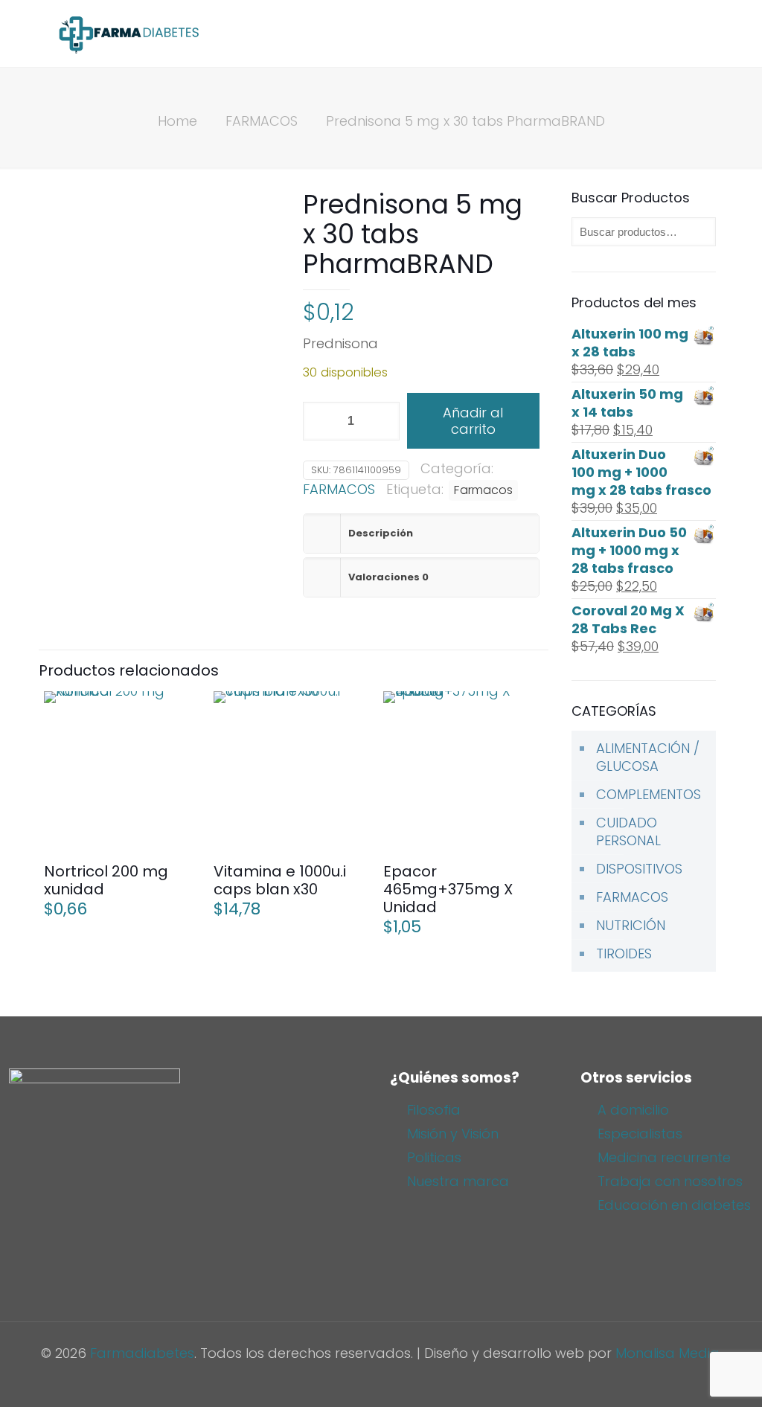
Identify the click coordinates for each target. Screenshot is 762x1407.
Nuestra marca (458, 1181)
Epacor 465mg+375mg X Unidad (448, 889)
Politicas (434, 1157)
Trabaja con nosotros (670, 1181)
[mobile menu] (698, 33)
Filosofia (434, 1109)
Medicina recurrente (664, 1157)
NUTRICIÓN (630, 925)
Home (177, 121)
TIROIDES (624, 953)
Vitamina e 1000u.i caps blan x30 (280, 880)
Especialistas (640, 1133)
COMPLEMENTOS (648, 794)
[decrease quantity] (320, 421)
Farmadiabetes (142, 1353)
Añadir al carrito (473, 420)
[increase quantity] (383, 421)
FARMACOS (261, 121)
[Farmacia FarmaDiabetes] (128, 33)
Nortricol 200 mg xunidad (106, 880)
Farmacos (483, 490)
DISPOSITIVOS (639, 868)
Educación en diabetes (674, 1205)
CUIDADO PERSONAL (628, 831)
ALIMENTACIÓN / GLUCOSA (647, 757)
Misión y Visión (453, 1133)
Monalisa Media (667, 1353)
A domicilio (633, 1109)
